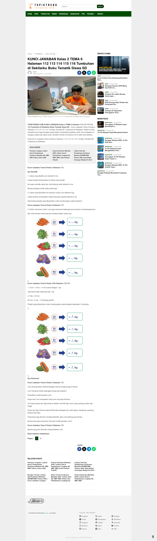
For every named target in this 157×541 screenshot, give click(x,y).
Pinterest (116, 516)
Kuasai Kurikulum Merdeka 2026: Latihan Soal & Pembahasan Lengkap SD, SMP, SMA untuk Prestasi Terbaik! (61, 155)
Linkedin (100, 523)
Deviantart (117, 523)
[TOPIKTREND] (42, 6)
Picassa (84, 529)
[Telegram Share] (89, 73)
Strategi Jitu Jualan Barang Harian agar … (115, 95)
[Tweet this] (84, 73)
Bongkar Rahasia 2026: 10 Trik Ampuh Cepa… (116, 166)
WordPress (117, 519)
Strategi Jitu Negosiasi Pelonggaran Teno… (113, 111)
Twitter (100, 516)
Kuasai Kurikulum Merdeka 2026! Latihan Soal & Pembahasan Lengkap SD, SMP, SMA (84, 478)
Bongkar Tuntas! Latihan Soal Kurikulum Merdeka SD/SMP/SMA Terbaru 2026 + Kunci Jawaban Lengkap (38, 478)
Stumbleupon (102, 519)
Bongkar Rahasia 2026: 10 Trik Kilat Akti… (116, 141)
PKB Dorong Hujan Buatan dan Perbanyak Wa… (116, 103)
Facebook (85, 516)
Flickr (99, 529)
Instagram (85, 523)
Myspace (84, 526)
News (106, 84)
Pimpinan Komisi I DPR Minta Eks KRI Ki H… (116, 87)
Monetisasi (108, 122)
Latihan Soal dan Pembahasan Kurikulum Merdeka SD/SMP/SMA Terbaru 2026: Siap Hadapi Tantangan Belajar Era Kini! (83, 155)
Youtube (116, 526)
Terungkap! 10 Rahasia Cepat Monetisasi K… (116, 125)
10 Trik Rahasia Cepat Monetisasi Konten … (112, 133)
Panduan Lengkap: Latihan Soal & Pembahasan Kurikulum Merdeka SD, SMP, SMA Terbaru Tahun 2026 (39, 154)
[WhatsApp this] (94, 73)
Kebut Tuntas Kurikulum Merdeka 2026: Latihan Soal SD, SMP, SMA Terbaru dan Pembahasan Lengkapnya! (61, 478)
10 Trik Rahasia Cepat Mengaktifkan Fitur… (113, 149)
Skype (100, 526)
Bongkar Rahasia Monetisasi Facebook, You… (112, 174)
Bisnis (107, 108)
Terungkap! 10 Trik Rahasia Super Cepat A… (115, 158)
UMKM (99, 76)
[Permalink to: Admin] (30, 72)
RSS (115, 529)
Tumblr (84, 519)
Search (100, 6)
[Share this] (79, 73)
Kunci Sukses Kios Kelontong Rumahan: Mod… (112, 79)
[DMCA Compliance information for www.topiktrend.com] (36, 501)
